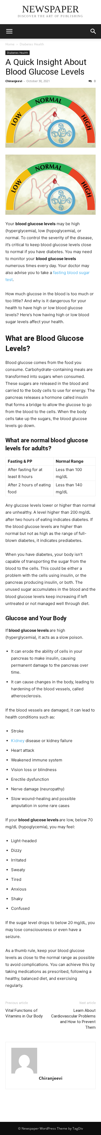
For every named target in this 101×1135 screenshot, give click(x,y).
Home (10, 44)
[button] (9, 31)
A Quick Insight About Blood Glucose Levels (45, 67)
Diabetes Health (32, 44)
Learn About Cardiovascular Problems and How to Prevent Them (73, 1019)
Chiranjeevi (13, 81)
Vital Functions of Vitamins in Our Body (24, 1013)
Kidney (18, 740)
